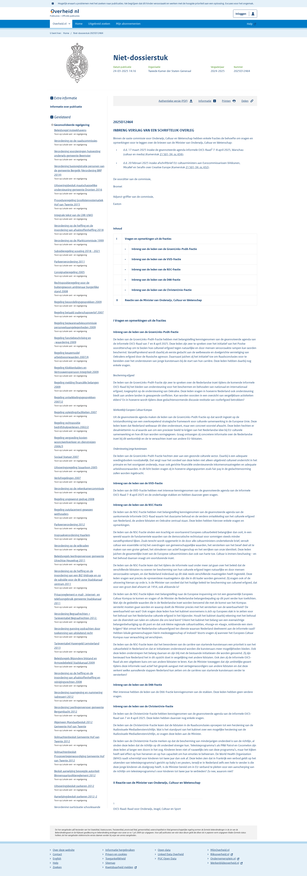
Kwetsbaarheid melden (119, 867)
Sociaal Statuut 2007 (66, 457)
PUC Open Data (167, 858)
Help (55, 863)
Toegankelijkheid (115, 858)
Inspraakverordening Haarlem (72, 535)
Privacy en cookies (116, 854)
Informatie (204, 101)
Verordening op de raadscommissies (75, 140)
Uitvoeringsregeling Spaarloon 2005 (75, 467)
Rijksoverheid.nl (219, 854)
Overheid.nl (60, 25)
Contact (57, 854)
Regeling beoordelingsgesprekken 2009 (78, 302)
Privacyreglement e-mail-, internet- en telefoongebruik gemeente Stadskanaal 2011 (77, 599)
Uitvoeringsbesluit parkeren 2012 (74, 786)
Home (79, 23)
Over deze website (64, 850)
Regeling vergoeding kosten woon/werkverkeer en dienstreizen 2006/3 (75, 442)
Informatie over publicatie (66, 106)
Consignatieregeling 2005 (69, 272)
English (57, 858)
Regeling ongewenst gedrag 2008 (74, 499)
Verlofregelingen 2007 (67, 478)
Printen (226, 101)
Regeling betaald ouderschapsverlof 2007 (79, 312)
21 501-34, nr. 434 (171, 154)
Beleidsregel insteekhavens (70, 130)
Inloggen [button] (241, 14)
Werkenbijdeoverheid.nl (224, 863)
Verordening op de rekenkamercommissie (79, 488)
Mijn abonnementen (128, 23)
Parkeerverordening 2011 (69, 261)
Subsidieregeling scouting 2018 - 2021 (77, 251)
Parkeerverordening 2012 (69, 524)
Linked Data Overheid (171, 854)
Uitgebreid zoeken (99, 23)
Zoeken (57, 867)
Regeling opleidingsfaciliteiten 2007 (75, 412)
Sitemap (110, 863)
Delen (244, 101)
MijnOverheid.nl (219, 850)
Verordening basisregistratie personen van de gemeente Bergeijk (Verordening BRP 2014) (79, 170)
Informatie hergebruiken (120, 850)
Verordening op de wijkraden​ (71, 545)
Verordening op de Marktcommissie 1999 (79, 240)
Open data (164, 850)
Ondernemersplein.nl (223, 858)
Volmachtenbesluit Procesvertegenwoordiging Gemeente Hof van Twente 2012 (79, 756)
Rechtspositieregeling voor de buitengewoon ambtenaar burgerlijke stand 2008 (76, 287)
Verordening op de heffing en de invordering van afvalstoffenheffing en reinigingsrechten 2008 (77, 677)
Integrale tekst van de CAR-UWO (73, 215)
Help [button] (249, 24)
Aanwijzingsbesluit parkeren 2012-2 (75, 796)
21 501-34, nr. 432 (197, 167)
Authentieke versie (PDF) (174, 102)
